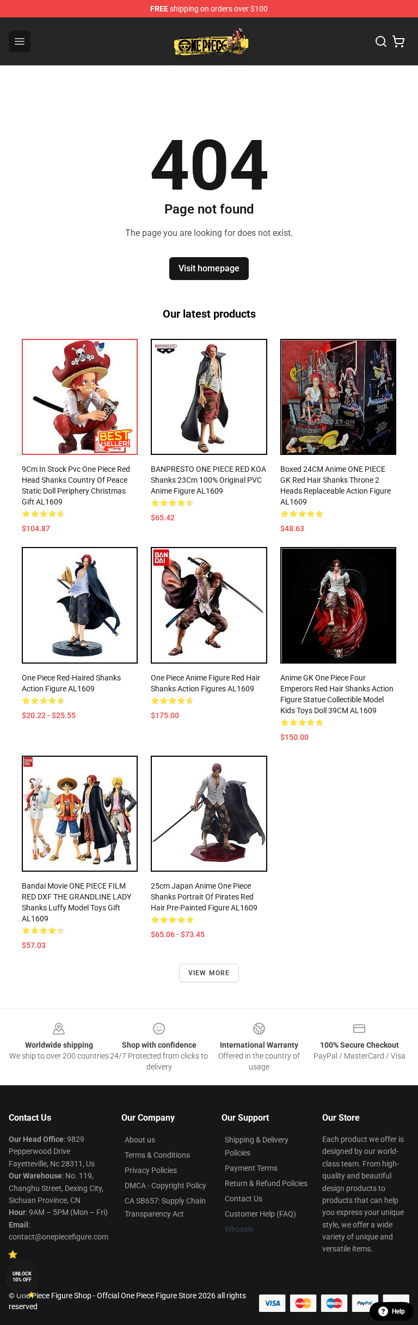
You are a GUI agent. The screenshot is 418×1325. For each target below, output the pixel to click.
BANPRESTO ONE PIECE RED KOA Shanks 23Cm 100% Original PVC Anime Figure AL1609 (208, 480)
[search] (381, 41)
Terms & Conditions (157, 1155)
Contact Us (243, 1198)
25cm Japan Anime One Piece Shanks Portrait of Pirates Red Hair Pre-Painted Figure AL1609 (204, 897)
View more (209, 973)
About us (140, 1139)
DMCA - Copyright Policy (165, 1185)
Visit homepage (209, 268)
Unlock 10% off (22, 1277)
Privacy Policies (151, 1170)
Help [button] (398, 1311)
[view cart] (398, 41)
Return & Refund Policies (266, 1183)
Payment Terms (251, 1168)
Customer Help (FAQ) (260, 1213)
